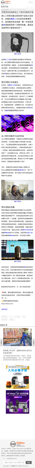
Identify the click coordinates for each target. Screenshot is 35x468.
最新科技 (4, 316)
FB (14, 287)
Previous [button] (1, 342)
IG (17, 287)
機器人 (12, 319)
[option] (17, 344)
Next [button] (33, 342)
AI (10, 316)
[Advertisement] (17, 427)
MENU (31, 2)
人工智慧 (17, 316)
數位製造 (4, 319)
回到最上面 (32, 386)
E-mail (3, 458)
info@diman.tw (12, 458)
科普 (24, 316)
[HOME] (8, 2)
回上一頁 (30, 8)
